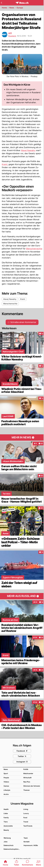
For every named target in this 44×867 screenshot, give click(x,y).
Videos (6, 782)
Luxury (26, 813)
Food (25, 818)
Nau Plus (26, 782)
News (11, 8)
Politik (25, 769)
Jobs (5, 842)
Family (6, 818)
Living (25, 809)
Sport (6, 773)
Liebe (6, 813)
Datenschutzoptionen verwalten (12, 849)
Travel (25, 822)
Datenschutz (8, 845)
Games (6, 786)
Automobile (8, 826)
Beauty (6, 830)
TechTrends (27, 826)
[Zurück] (1, 2)
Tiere (6, 822)
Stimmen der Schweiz (31, 786)
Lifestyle (7, 790)
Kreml (4, 164)
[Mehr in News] (22, 437)
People (6, 778)
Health (6, 809)
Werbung (7, 838)
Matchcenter (28, 773)
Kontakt (26, 842)
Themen (26, 790)
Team (26, 838)
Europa (20, 8)
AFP (10, 33)
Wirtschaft (27, 778)
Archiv (6, 794)
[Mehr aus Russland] (22, 596)
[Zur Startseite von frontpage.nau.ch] (22, 3)
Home (4, 8)
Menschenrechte (34, 248)
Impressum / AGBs (31, 845)
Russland (12, 36)
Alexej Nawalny (28, 150)
